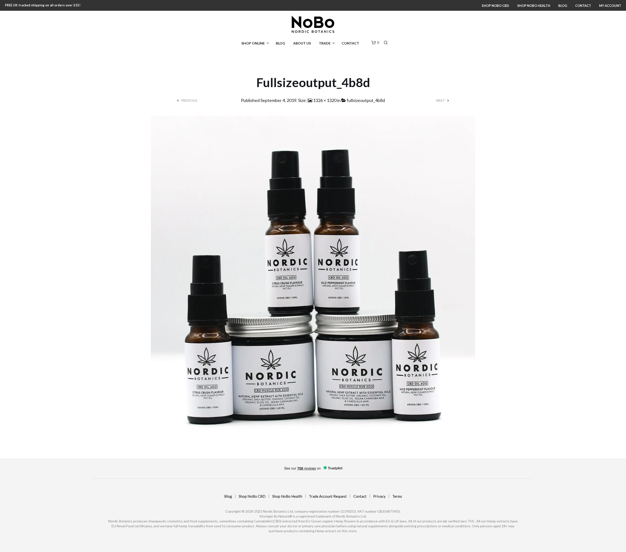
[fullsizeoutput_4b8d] (313, 276)
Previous (189, 100)
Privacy (379, 496)
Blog (562, 6)
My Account (610, 6)
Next (440, 100)
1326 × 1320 (324, 100)
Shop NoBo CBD (495, 6)
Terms (397, 496)
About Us (302, 43)
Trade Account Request (328, 496)
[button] (375, 42)
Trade (325, 43)
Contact (583, 6)
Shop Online (253, 43)
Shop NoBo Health (533, 6)
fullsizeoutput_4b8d (366, 100)
